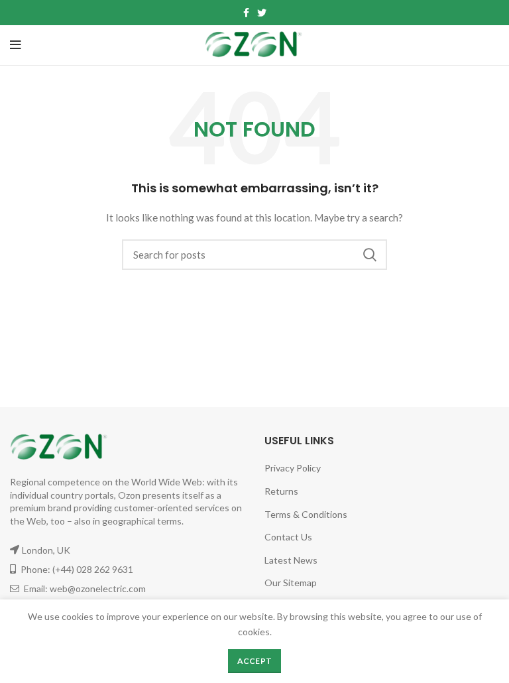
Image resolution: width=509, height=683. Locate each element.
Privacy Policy (292, 467)
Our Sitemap (290, 582)
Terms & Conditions (305, 514)
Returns (281, 491)
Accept (254, 661)
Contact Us (288, 536)
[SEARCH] (369, 254)
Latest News (290, 560)
